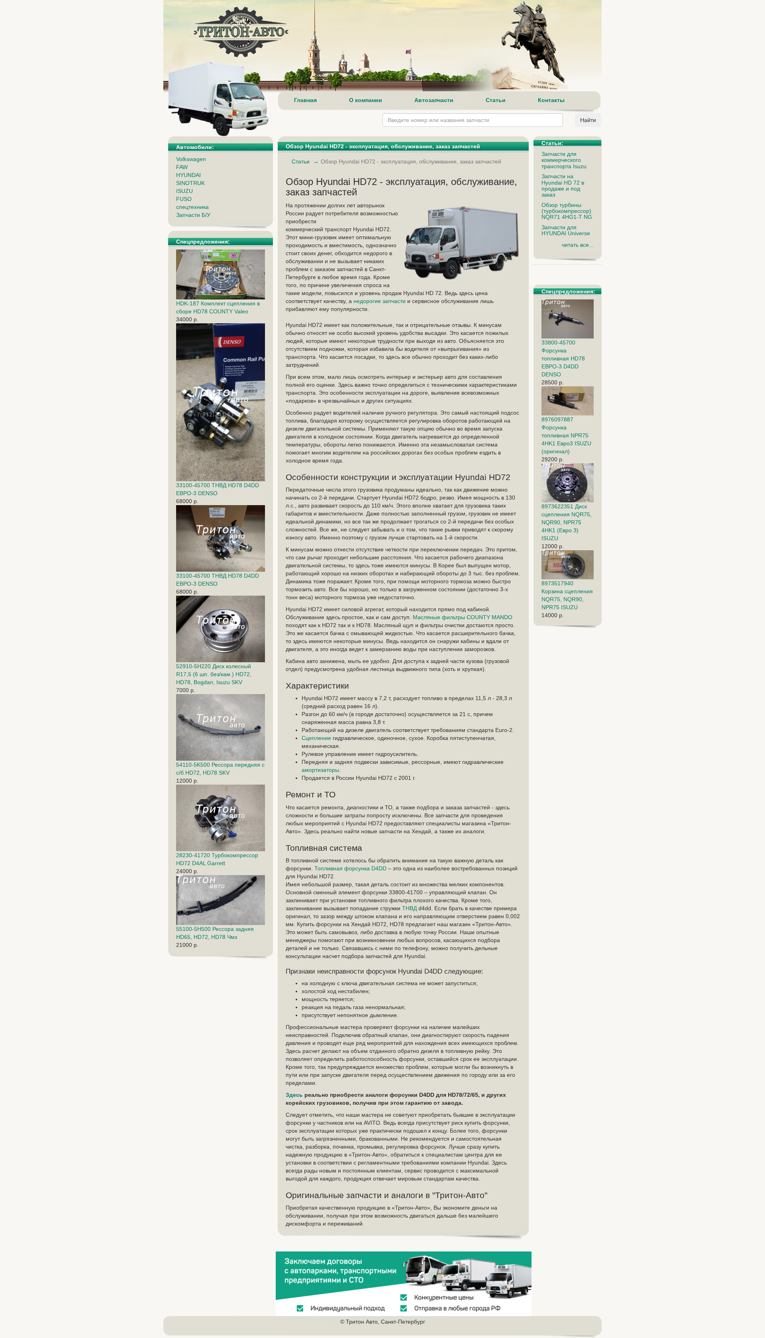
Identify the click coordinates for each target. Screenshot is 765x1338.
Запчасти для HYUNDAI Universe (565, 230)
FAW (182, 167)
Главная (305, 100)
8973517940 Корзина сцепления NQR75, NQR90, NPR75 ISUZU (567, 595)
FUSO (184, 199)
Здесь (294, 1095)
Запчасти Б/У (193, 215)
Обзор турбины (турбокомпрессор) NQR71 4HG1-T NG (566, 211)
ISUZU (184, 191)
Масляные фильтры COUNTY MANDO (462, 617)
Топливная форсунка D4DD (350, 868)
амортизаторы (320, 770)
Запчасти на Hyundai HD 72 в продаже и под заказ (562, 185)
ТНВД (409, 908)
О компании (365, 100)
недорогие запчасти (379, 301)
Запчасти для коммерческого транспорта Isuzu (563, 160)
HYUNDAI (188, 175)
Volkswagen (191, 159)
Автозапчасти (433, 100)
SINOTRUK (190, 183)
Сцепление (316, 738)
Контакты (551, 100)
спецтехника (192, 207)
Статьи (496, 100)
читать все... (578, 245)
